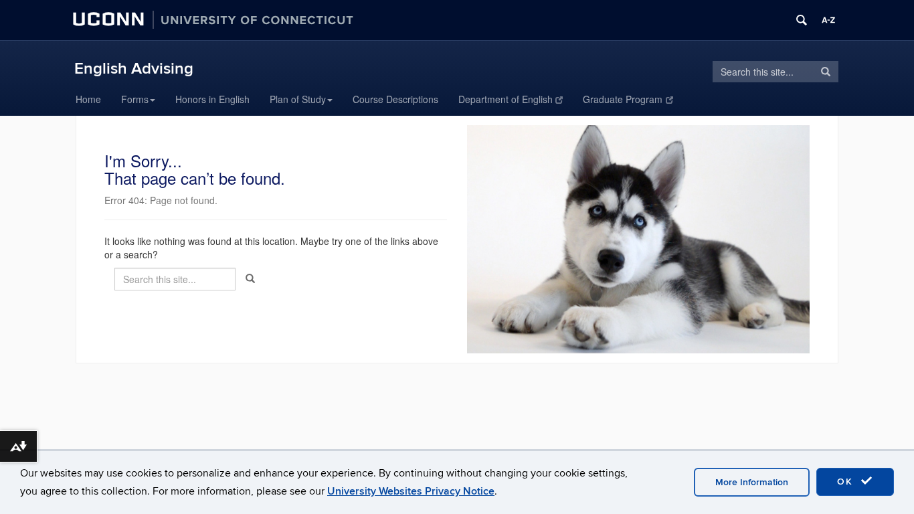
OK (847, 481)
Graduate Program (622, 99)
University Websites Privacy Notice (410, 491)
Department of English (505, 99)
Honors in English (212, 99)
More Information (751, 482)
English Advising (133, 68)
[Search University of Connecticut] (801, 20)
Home (88, 99)
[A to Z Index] (828, 20)
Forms (135, 99)
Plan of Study (298, 99)
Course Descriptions (395, 99)
